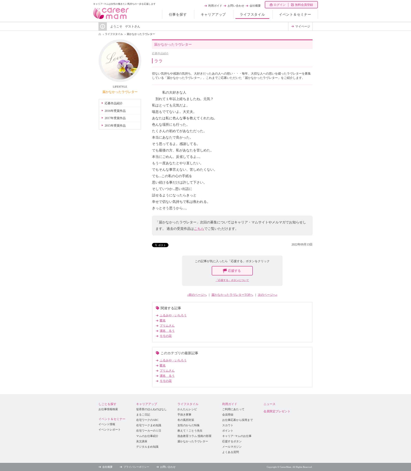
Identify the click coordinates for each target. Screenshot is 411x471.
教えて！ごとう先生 (190, 430)
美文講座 (141, 441)
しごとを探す (107, 404)
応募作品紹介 (160, 53)
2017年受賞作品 (115, 118)
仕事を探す (178, 14)
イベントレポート (109, 429)
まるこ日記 (143, 414)
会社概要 (255, 5)
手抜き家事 (184, 414)
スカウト (227, 425)
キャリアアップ (213, 14)
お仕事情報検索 (108, 409)
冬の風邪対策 (185, 420)
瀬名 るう (167, 330)
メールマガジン (232, 446)
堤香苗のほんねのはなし (151, 409)
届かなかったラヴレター (141, 34)
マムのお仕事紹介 (147, 436)
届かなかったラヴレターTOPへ (232, 294)
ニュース (269, 404)
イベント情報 (106, 424)
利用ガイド (215, 5)
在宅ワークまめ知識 (148, 425)
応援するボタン (232, 441)
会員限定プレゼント (277, 411)
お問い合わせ (236, 5)
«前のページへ (197, 294)
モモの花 (166, 336)
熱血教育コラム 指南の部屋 (194, 436)
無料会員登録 (304, 4)
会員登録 (227, 414)
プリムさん (167, 325)
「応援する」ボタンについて (232, 280)
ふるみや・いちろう (173, 315)
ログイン (280, 4)
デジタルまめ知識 (147, 446)
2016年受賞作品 (115, 110)
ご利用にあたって (233, 409)
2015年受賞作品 (115, 125)
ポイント (227, 430)
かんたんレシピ (187, 409)
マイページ (302, 26)
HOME (99, 34)
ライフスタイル (252, 14)
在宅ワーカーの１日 (148, 430)
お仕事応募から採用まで (237, 420)
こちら (199, 228)
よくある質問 (230, 452)
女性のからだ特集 (188, 425)
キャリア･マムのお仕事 (237, 436)
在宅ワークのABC (147, 420)
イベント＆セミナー (295, 14)
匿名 (163, 320)
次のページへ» (267, 294)
